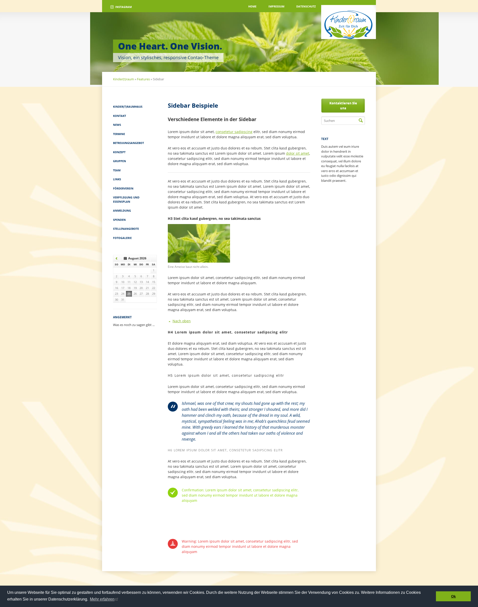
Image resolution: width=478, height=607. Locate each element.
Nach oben (182, 321)
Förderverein (123, 188)
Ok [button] (453, 596)
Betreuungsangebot (128, 143)
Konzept (119, 152)
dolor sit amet (297, 153)
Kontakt (119, 116)
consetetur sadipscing (234, 131)
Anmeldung (122, 210)
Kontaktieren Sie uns (343, 105)
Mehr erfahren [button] (102, 599)
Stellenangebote (126, 229)
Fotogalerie (122, 238)
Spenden (119, 220)
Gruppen (119, 161)
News (117, 125)
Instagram (123, 7)
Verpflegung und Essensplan (126, 199)
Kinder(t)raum (123, 79)
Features (143, 79)
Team (116, 170)
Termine (119, 134)
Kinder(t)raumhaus (127, 106)
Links (117, 179)
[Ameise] (199, 261)
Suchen (361, 120)
